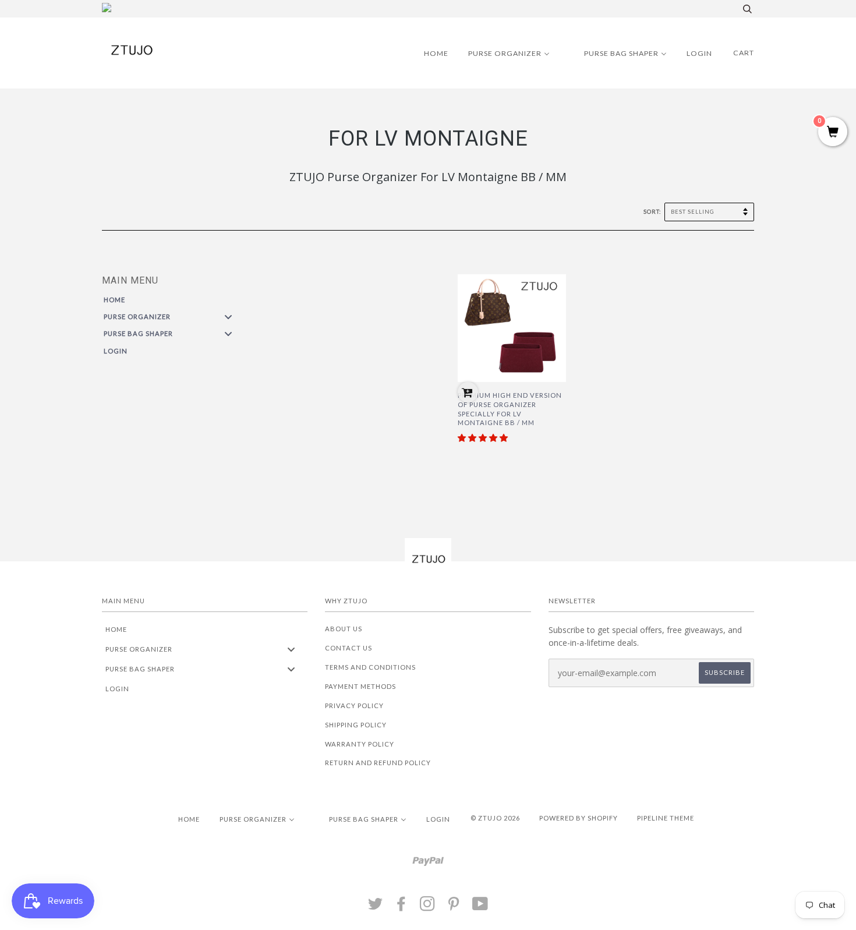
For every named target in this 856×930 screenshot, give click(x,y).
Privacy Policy (354, 705)
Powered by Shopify (578, 818)
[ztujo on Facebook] (401, 907)
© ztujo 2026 (495, 818)
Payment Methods (360, 686)
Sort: (653, 211)
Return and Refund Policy (378, 762)
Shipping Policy (356, 725)
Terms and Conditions (370, 667)
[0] (832, 132)
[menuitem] (429, 53)
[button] (483, 437)
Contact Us (348, 648)
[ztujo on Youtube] (480, 907)
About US (343, 628)
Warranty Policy (359, 744)
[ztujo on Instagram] (428, 907)
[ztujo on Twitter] (375, 907)
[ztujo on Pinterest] (454, 907)
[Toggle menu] (228, 316)
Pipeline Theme (665, 818)
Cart (743, 52)
